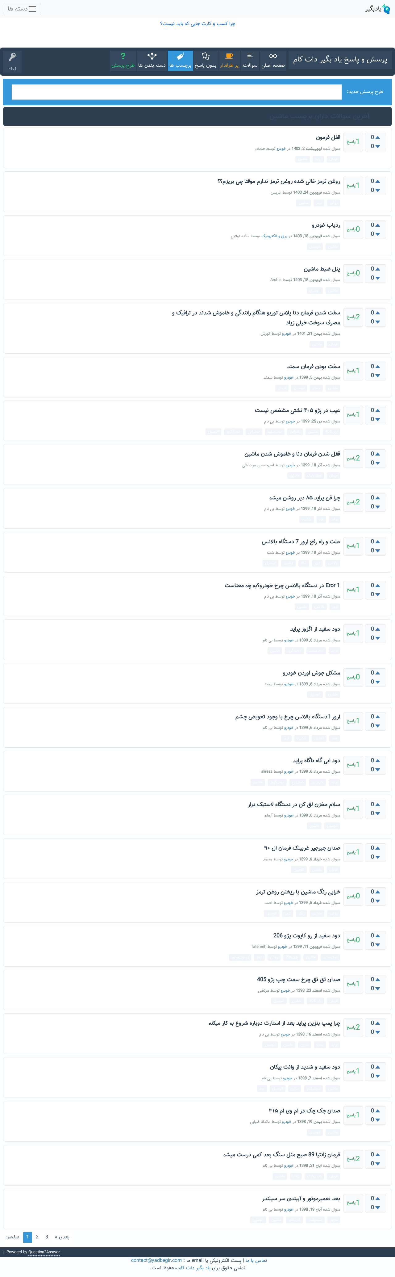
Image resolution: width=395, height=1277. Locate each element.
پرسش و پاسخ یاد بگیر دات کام (340, 59)
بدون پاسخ (205, 65)
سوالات (250, 65)
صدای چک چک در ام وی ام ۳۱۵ (304, 1111)
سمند (316, 388)
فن (321, 519)
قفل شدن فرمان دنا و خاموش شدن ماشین (292, 454)
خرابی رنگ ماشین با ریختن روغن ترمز (298, 892)
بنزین (305, 1045)
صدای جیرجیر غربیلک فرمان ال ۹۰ (302, 848)
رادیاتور (295, 432)
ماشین (302, 159)
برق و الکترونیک (274, 236)
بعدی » (62, 1237)
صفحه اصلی (273, 65)
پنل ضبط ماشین (322, 269)
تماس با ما (256, 1261)
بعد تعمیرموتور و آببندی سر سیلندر (301, 1199)
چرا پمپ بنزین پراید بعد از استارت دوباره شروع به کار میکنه (274, 1023)
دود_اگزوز (233, 432)
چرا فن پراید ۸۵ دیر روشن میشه (304, 498)
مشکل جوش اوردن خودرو (311, 673)
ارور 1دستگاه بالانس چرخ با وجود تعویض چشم (287, 717)
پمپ (319, 1045)
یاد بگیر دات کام (194, 1268)
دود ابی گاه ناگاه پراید (316, 761)
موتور (334, 1220)
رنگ (301, 913)
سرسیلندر (313, 1088)
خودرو (281, 149)
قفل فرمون (328, 137)
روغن (334, 203)
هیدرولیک (314, 475)
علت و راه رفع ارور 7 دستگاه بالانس (301, 542)
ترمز (319, 203)
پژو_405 (331, 432)
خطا (304, 563)
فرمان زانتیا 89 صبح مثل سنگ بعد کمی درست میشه (281, 1155)
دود (261, 1088)
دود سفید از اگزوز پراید (315, 629)
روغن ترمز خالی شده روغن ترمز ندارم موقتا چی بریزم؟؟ (279, 181)
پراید (318, 159)
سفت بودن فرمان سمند (313, 367)
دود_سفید (275, 432)
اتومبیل (315, 247)
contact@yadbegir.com (156, 1261)
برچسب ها (180, 65)
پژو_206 (292, 957)
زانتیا (296, 1176)
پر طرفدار (229, 65)
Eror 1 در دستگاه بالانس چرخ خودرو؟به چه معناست (282, 586)
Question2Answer (44, 1252)
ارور (317, 563)
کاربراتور (317, 782)
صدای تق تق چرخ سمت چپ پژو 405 (298, 980)
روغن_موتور (240, 957)
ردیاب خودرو (326, 225)
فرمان (333, 159)
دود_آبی (254, 432)
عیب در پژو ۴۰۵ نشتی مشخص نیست (297, 410)
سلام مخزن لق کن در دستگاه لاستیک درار (294, 804)
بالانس (333, 563)
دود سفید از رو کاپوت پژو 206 (306, 936)
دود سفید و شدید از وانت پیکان (305, 1067)
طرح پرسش (123, 65)
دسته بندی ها (152, 65)
